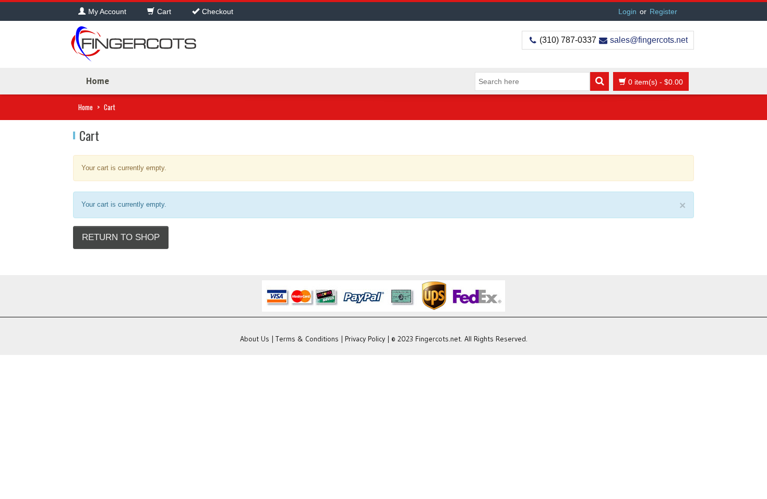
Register (663, 11)
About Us (254, 338)
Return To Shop (121, 237)
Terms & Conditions (307, 338)
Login (627, 11)
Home (97, 81)
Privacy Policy (365, 338)
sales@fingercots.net (649, 39)
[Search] (599, 81)
